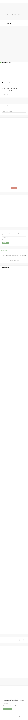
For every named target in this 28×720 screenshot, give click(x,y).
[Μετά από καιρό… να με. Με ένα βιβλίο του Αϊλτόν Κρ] (14, 178)
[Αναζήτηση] (26, 1)
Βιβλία (3, 84)
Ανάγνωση (5, 94)
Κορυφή (14, 717)
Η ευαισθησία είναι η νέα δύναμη (12, 83)
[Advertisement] (14, 43)
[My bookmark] (14, 10)
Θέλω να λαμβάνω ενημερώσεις (9, 239)
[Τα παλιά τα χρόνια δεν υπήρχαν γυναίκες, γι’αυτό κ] (14, 128)
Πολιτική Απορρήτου (11, 716)
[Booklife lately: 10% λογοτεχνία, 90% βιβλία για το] (14, 162)
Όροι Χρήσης (18, 716)
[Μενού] (1, 1)
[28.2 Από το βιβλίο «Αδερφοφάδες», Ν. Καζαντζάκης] (14, 145)
